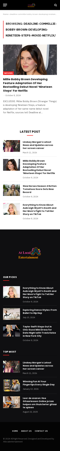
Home (5, 14)
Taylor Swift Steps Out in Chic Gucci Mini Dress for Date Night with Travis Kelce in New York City (39, 331)
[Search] (55, 5)
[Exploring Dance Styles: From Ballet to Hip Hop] (11, 314)
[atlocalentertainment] (31, 5)
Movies (8, 73)
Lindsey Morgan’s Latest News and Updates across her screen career (38, 145)
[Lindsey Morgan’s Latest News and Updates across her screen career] (11, 146)
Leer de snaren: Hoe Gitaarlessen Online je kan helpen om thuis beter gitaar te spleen (40, 403)
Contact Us (41, 431)
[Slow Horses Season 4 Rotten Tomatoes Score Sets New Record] (11, 190)
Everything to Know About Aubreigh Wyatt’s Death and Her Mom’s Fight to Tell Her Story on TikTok (39, 209)
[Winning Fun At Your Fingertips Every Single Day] (11, 385)
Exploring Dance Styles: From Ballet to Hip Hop (40, 311)
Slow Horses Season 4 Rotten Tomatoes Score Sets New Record (40, 189)
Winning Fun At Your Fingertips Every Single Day (39, 383)
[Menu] (5, 5)
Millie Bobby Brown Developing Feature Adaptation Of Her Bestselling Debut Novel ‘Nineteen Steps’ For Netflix (27, 84)
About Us (26, 431)
